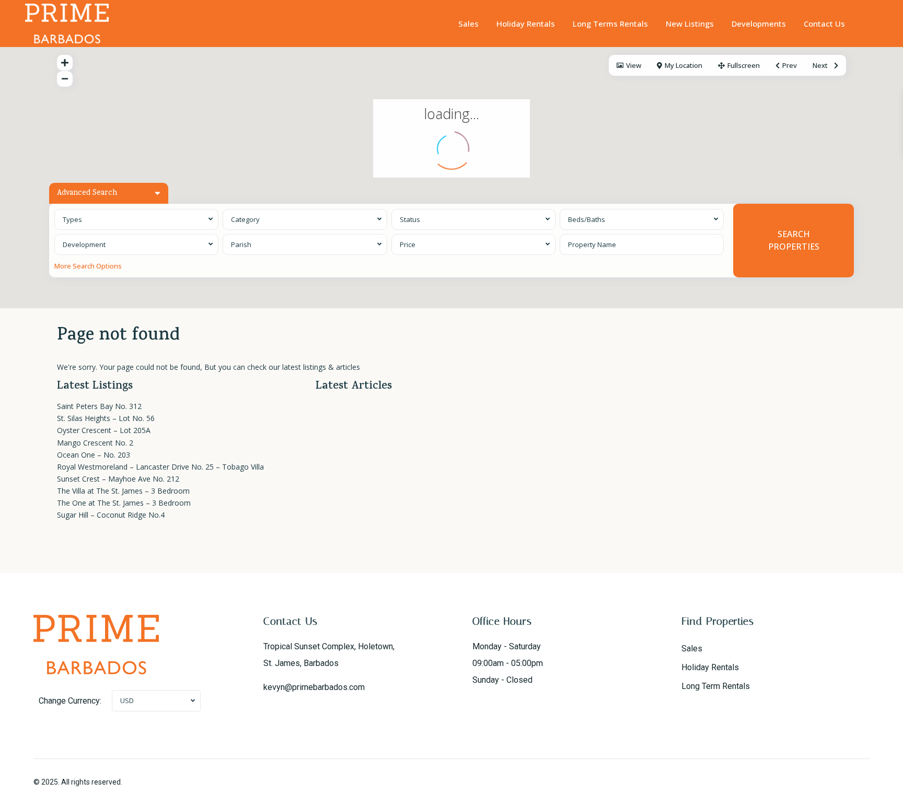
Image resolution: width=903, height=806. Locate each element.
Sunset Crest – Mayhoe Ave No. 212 (118, 479)
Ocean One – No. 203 (93, 455)
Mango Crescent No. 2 (95, 443)
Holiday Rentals (525, 23)
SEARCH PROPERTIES (793, 240)
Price (407, 244)
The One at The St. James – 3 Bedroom (124, 503)
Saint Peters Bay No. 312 (99, 406)
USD (127, 700)
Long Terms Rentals (610, 23)
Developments (759, 23)
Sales (468, 23)
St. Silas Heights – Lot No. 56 (106, 418)
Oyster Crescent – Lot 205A (103, 430)
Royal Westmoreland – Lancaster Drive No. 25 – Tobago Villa (160, 467)
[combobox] (136, 219)
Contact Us (824, 23)
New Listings (690, 23)
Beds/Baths (586, 219)
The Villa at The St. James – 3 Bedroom (123, 491)
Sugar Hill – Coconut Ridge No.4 (111, 515)
